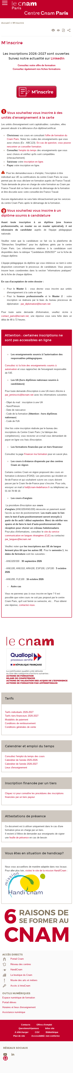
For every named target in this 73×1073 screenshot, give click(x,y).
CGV (37, 1032)
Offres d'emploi (44, 1025)
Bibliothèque (52, 1032)
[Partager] (68, 30)
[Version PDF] (63, 30)
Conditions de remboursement (20, 723)
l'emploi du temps (27, 150)
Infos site (49, 1028)
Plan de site (19, 1036)
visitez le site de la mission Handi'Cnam (45, 870)
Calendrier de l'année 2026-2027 (21, 764)
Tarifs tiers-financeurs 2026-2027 (21, 715)
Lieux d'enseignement (16, 767)
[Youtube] (5, 1054)
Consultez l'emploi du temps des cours (25, 756)
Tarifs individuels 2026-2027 (19, 712)
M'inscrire (18, 23)
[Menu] (5, 3)
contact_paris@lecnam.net (15, 316)
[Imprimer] (53, 30)
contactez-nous (27, 605)
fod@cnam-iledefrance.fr (37, 487)
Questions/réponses (29, 1028)
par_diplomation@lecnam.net (35, 304)
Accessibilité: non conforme (45, 1036)
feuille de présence (19, 837)
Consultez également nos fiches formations (36, 69)
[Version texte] (58, 30)
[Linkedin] (12, 1054)
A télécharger (22, 1032)
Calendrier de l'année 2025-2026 (21, 760)
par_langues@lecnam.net (18, 539)
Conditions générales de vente (20, 727)
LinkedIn (57, 58)
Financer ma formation (35, 454)
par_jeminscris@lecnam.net (19, 394)
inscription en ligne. (34, 161)
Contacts (25, 1025)
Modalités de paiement (16, 719)
